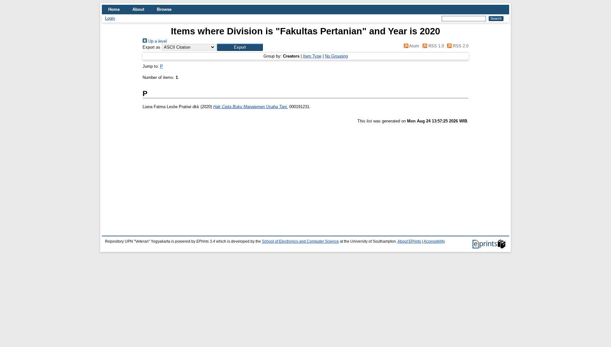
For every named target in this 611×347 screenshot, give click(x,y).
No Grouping (336, 56)
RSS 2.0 (460, 46)
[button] (240, 47)
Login (110, 18)
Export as (151, 47)
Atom (413, 46)
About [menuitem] (138, 9)
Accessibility (434, 241)
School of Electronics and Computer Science (300, 241)
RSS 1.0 (435, 46)
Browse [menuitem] (164, 9)
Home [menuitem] (114, 9)
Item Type (312, 56)
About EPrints (409, 241)
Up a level (157, 41)
